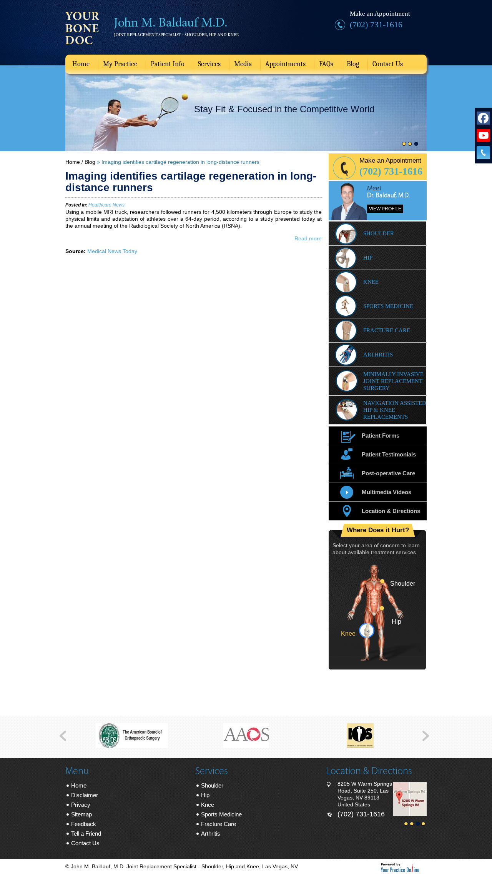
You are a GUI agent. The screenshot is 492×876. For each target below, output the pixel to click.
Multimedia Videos (386, 492)
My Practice (120, 64)
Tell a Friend (86, 833)
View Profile (385, 209)
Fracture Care (386, 330)
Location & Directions (391, 511)
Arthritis (378, 354)
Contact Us (387, 64)
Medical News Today (112, 251)
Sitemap (81, 814)
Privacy (80, 804)
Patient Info (167, 64)
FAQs (326, 64)
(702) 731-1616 (376, 24)
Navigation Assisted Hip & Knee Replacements (394, 410)
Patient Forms (380, 435)
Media (243, 64)
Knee (371, 282)
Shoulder (378, 233)
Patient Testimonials (389, 454)
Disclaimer (84, 795)
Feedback (83, 824)
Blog (353, 64)
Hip (367, 258)
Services (209, 64)
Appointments (285, 64)
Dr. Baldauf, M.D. (388, 195)
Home (81, 64)
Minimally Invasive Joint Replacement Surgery (393, 381)
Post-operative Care (388, 473)
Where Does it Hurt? (378, 530)
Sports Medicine (388, 306)
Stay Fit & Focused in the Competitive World (284, 109)
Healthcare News (106, 205)
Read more (308, 238)
